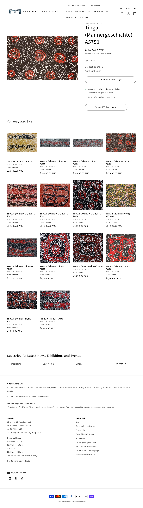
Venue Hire (80, 430)
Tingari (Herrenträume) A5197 (88, 266)
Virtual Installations (85, 434)
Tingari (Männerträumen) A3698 (53, 162)
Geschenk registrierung (86, 426)
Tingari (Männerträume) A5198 (52, 267)
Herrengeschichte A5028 (19, 161)
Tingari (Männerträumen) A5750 (20, 267)
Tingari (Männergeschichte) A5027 (21, 215)
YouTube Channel (18, 473)
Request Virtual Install (106, 107)
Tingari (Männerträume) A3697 (85, 162)
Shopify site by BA (63, 502)
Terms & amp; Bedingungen (88, 450)
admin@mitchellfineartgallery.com (25, 432)
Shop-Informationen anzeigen (101, 97)
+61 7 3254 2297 (128, 8)
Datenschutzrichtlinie (85, 454)
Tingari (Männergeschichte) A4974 (87, 215)
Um (77, 422)
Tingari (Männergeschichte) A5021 (54, 215)
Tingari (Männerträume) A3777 (19, 320)
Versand (88, 54)
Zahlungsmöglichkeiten (86, 442)
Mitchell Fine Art (80, 502)
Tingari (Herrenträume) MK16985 (118, 215)
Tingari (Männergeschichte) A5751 (120, 162)
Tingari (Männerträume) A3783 (118, 267)
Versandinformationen (86, 446)
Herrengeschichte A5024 (52, 319)
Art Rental (80, 438)
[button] (76, 6)
